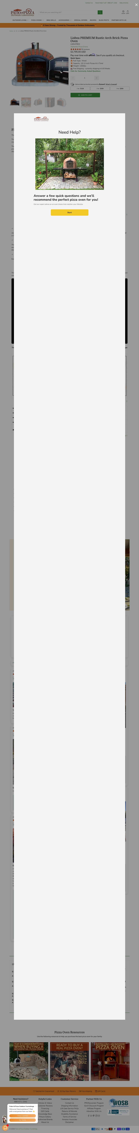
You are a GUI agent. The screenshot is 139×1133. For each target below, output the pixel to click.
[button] (5, 1128)
